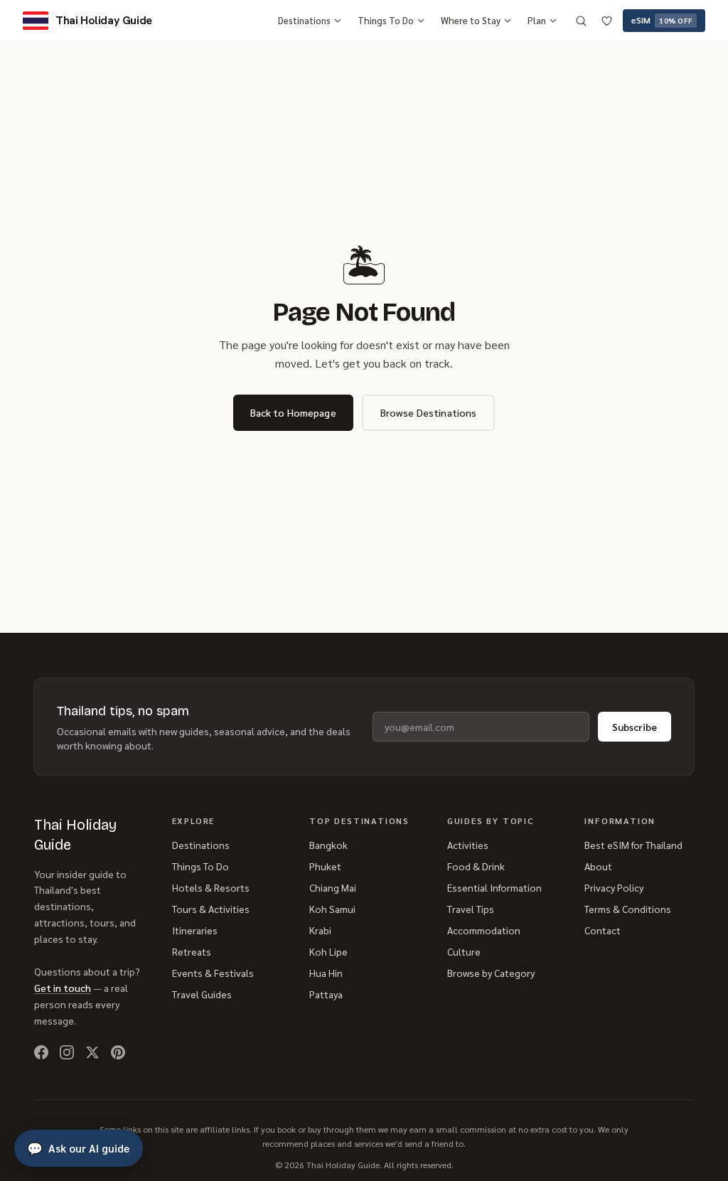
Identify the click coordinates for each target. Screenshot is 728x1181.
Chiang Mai (332, 887)
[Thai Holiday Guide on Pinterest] (118, 1052)
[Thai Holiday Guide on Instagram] (67, 1052)
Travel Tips (470, 908)
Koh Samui (332, 908)
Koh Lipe (328, 951)
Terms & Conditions (627, 908)
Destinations (304, 20)
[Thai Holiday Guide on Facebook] (41, 1052)
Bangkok (328, 844)
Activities (467, 844)
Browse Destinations (428, 412)
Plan (537, 20)
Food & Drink (476, 866)
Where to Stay (470, 20)
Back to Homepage (293, 412)
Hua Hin (326, 972)
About (598, 866)
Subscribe (634, 726)
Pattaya (326, 994)
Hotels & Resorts (211, 887)
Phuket (325, 866)
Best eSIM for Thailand (633, 844)
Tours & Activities (211, 908)
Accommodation (483, 930)
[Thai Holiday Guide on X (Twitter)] (92, 1052)
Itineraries (195, 930)
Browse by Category (491, 972)
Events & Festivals (213, 972)
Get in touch (62, 987)
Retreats (191, 951)
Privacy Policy (613, 887)
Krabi (320, 930)
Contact (602, 930)
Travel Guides (202, 994)
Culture (464, 951)
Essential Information (494, 887)
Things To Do (386, 20)
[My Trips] (606, 21)
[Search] (581, 21)
